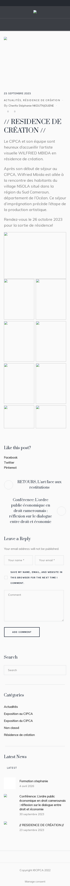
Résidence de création (41, 100)
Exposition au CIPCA (18, 714)
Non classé (11, 728)
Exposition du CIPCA (18, 721)
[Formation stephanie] (10, 783)
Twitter (9, 462)
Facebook (11, 457)
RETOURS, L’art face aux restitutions (39, 485)
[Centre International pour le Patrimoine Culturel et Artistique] (35, 12)
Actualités (12, 100)
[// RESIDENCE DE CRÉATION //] (35, 60)
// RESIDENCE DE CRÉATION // (41, 825)
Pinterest (10, 467)
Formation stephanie (33, 781)
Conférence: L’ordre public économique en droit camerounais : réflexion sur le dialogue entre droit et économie (30, 511)
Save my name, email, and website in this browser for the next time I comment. (36, 577)
